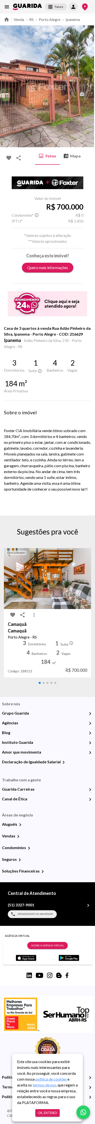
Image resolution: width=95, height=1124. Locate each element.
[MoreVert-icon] (34, 615)
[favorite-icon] (9, 158)
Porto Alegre (49, 19)
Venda (19, 19)
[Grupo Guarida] (90, 714)
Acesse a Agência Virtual (47, 945)
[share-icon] (18, 158)
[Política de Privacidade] (90, 1078)
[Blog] (90, 733)
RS (31, 19)
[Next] (88, 86)
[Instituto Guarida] (90, 743)
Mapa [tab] (75, 156)
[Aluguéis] (20, 825)
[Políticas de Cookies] (90, 1097)
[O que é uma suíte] (36, 215)
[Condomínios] (29, 848)
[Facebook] (67, 975)
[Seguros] (20, 860)
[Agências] (90, 723)
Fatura (59, 6)
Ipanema (73, 19)
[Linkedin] (29, 975)
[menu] (7, 7)
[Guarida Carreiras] (90, 790)
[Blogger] (59, 975)
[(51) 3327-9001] (88, 905)
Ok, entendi (47, 1113)
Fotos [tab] (51, 156)
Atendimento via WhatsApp (35, 913)
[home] (27, 6)
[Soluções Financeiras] (43, 871)
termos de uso (44, 1085)
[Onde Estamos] (85, 7)
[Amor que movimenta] (90, 753)
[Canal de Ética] (90, 799)
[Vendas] (18, 836)
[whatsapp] (83, 1112)
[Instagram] (49, 975)
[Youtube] (39, 975)
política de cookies (51, 1079)
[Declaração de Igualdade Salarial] (63, 762)
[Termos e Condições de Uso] (90, 1087)
